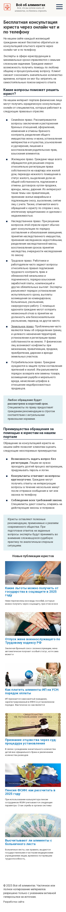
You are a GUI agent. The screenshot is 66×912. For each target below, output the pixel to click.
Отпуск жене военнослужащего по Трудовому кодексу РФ (32, 641)
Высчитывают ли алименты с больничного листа (28, 842)
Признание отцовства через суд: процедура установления (30, 741)
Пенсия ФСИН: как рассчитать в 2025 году (30, 792)
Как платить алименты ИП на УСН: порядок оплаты (32, 691)
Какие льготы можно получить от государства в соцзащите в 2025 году (32, 591)
